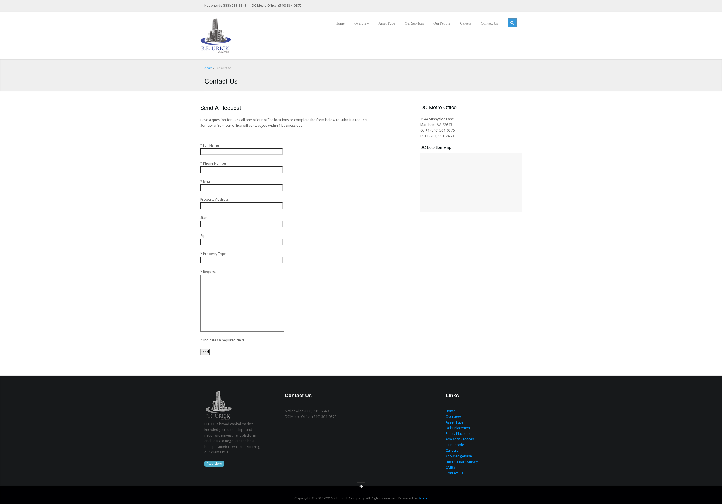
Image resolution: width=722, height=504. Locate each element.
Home (208, 68)
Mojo (423, 498)
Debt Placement (458, 428)
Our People (455, 445)
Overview (453, 416)
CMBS (450, 467)
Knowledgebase (459, 456)
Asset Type (454, 422)
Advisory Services (460, 439)
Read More (214, 463)
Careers (452, 450)
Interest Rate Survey (462, 462)
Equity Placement (459, 433)
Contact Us (454, 473)
